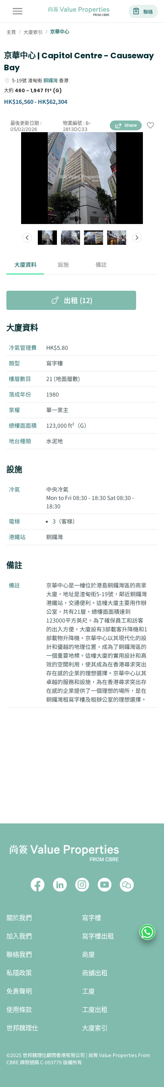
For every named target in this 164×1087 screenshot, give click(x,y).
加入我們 (19, 936)
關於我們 (19, 917)
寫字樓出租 (98, 936)
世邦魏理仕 (22, 1028)
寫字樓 (91, 917)
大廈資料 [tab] (25, 264)
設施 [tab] (63, 264)
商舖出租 (94, 973)
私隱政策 (19, 973)
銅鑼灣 (50, 80)
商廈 (88, 954)
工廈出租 (94, 1009)
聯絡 (148, 11)
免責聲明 (19, 991)
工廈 (88, 991)
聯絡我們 (19, 954)
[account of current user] (17, 11)
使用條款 (19, 1009)
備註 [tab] (101, 264)
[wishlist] (150, 126)
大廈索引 (94, 1028)
